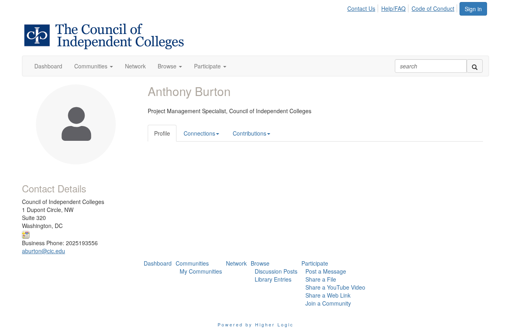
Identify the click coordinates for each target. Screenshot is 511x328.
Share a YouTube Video (335, 287)
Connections (199, 133)
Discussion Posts (276, 271)
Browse (260, 263)
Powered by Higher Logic (256, 324)
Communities (192, 263)
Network (236, 263)
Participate (314, 263)
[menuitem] (363, 7)
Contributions (249, 133)
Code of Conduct (433, 8)
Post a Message (325, 271)
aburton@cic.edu (43, 251)
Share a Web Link (328, 295)
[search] (475, 66)
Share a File (320, 279)
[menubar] (403, 7)
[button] (93, 66)
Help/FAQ (393, 8)
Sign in (473, 9)
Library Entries (273, 279)
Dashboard (158, 263)
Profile (162, 133)
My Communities (201, 271)
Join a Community (328, 303)
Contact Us (361, 8)
